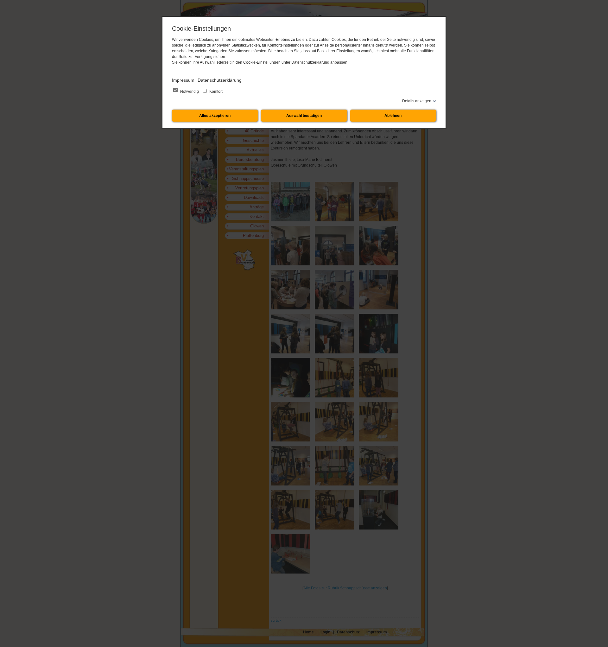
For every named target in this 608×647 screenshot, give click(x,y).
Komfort (215, 91)
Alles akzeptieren (215, 115)
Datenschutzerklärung (220, 80)
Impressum (183, 80)
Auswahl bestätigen (304, 115)
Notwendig (189, 91)
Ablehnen (393, 115)
